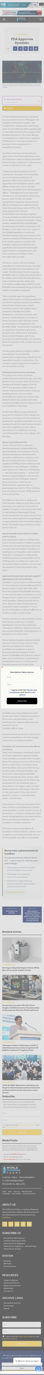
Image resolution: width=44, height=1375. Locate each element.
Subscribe (22, 701)
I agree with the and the (23, 692)
